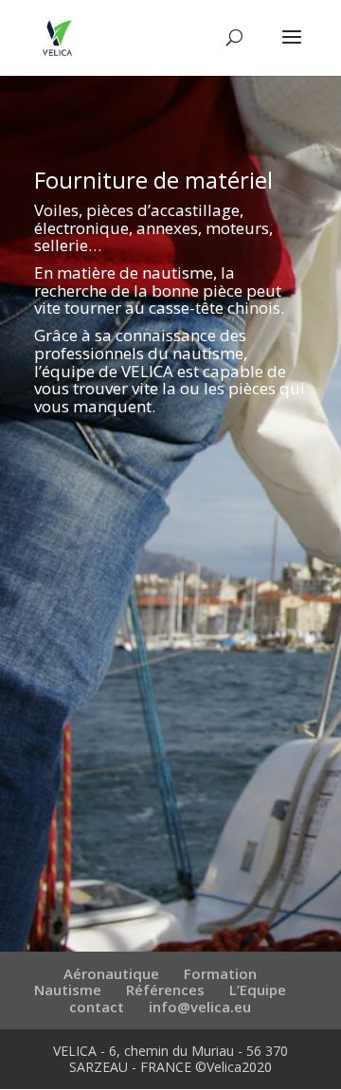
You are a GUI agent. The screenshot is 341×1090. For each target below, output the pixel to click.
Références (165, 989)
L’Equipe (257, 989)
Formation (220, 973)
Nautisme (67, 989)
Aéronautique (111, 973)
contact (96, 1006)
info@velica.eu (200, 1006)
